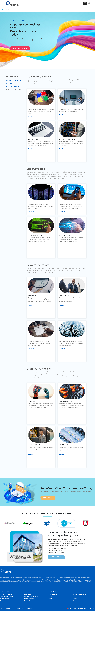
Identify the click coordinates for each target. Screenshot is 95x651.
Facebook (90, 608)
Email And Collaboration (6, 592)
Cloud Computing (12, 83)
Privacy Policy (30, 608)
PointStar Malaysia (72, 608)
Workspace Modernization (31, 596)
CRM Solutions (4, 601)
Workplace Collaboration (14, 80)
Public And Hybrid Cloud (6, 596)
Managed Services (29, 599)
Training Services (28, 601)
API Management (4, 599)
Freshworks (52, 601)
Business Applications (13, 86)
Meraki (50, 599)
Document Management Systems (8, 603)
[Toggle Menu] (85, 3)
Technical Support (29, 603)
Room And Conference (6, 594)
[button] (89, 3)
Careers (75, 599)
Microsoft (51, 603)
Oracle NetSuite (53, 594)
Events (74, 601)
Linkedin (93, 608)
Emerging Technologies (13, 89)
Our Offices (76, 596)
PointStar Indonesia (83, 608)
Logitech (51, 596)
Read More (31, 117)
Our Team (75, 592)
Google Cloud (52, 592)
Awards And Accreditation (79, 594)
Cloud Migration (28, 592)
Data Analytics (28, 594)
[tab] (9, 523)
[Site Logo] (12, 3)
